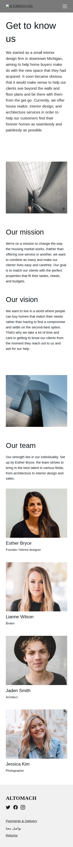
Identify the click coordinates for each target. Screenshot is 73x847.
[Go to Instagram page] (23, 807)
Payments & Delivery (21, 821)
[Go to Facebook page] (15, 807)
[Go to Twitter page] (8, 807)
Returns (12, 835)
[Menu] (65, 6)
